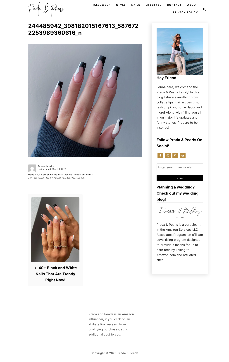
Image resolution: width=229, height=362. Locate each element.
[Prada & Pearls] (45, 9)
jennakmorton (47, 166)
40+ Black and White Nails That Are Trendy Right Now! (63, 174)
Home (31, 174)
